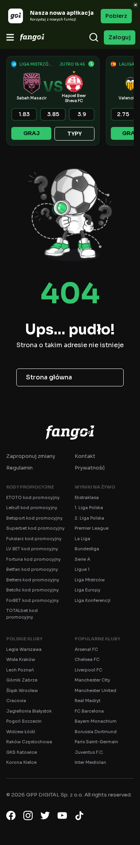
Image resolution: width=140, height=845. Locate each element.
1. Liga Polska (89, 507)
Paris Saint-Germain (96, 741)
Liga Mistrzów (90, 579)
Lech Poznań (20, 670)
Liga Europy (87, 590)
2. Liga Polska (89, 518)
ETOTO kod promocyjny (33, 497)
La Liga (82, 538)
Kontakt (85, 456)
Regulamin (19, 467)
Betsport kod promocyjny (34, 518)
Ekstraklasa (87, 497)
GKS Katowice (21, 752)
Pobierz (116, 15)
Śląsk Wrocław (22, 690)
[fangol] (70, 432)
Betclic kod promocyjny (32, 590)
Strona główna (49, 377)
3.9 (81, 114)
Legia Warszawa (24, 649)
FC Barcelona (89, 711)
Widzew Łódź (20, 731)
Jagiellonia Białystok (29, 711)
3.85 (53, 114)
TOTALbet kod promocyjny (22, 614)
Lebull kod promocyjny (31, 507)
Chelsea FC (87, 659)
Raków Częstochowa (29, 741)
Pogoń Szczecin (24, 721)
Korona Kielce (21, 762)
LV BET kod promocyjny (32, 548)
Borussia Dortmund (96, 731)
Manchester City (92, 680)
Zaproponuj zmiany (30, 456)
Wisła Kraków (20, 659)
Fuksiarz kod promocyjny (33, 538)
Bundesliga (87, 548)
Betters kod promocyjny (32, 579)
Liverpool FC (88, 670)
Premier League (91, 528)
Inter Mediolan (90, 762)
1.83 (24, 114)
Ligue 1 (82, 569)
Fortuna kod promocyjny (33, 559)
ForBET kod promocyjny (32, 600)
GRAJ (31, 133)
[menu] (10, 37)
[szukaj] (93, 37)
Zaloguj (119, 37)
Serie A (82, 559)
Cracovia (16, 700)
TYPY (74, 133)
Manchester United (95, 690)
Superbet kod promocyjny (35, 528)
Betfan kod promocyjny (32, 569)
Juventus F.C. (89, 752)
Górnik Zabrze (21, 680)
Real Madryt (87, 700)
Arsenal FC (86, 649)
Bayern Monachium (96, 721)
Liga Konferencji (92, 600)
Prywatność (90, 467)
